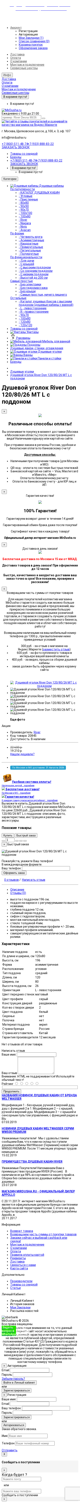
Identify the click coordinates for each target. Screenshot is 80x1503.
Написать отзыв (33, 879)
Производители (21, 1281)
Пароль (7, 1374)
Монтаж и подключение (27, 64)
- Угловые (25, 196)
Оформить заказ (14, 872)
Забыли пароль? (13, 1378)
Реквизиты (18, 1258)
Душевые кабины (51, 185)
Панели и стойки (49, 358)
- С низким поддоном (33, 274)
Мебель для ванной (56, 341)
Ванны (28, 355)
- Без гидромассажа (33, 288)
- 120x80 (25, 322)
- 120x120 (25, 325)
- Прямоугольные (31, 247)
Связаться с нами (23, 1265)
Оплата (15, 58)
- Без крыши (27, 291)
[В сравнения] (25, 841)
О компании (18, 61)
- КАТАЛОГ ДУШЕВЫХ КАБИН (39, 192)
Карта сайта (19, 1268)
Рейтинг (7, 1084)
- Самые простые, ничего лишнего (43, 294)
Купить (7, 835)
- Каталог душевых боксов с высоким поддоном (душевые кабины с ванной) (46, 303)
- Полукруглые (29, 253)
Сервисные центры (24, 68)
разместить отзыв (56, 649)
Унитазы (32, 332)
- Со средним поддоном (35, 270)
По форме (17, 233)
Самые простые (21, 281)
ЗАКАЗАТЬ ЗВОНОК (16, 147)
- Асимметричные (31, 240)
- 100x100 (25, 213)
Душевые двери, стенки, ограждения (36, 348)
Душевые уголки (49, 351)
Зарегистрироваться (16, 1390)
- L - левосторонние (33, 308)
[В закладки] (21, 841)
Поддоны (33, 344)
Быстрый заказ (26, 835)
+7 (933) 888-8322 (23, 1331)
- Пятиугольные (30, 250)
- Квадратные (28, 243)
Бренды (15, 157)
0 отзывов (11, 879)
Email (5, 1370)
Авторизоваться (13, 1425)
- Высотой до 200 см (33, 277)
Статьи (15, 1288)
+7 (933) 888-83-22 (41, 144)
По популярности (22, 189)
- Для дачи (26, 260)
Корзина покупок (31, 44)
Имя (4, 1436)
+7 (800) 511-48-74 (15, 144)
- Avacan (25, 230)
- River (23, 219)
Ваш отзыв (9, 1073)
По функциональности (26, 257)
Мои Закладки (20, 1307)
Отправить (9, 1450)
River (37, 732)
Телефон (8, 1443)
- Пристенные (28, 199)
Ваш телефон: (11, 868)
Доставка (17, 54)
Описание (17, 889)
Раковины (23, 338)
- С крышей (26, 264)
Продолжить (11, 1091)
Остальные (18, 298)
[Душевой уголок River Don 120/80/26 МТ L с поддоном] (44, 686)
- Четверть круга (30, 236)
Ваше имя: (9, 1054)
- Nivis (23, 226)
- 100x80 (25, 216)
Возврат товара (21, 1231)
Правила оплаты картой (27, 1254)
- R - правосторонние (34, 311)
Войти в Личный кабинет (19, 1382)
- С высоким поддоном (35, 267)
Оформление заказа (33, 48)
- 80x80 (24, 202)
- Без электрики (30, 284)
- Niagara (25, 223)
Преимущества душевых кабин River (32, 1161)
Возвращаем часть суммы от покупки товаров (43, 1234)
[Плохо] (34, 1084)
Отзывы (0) (18, 893)
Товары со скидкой (24, 153)
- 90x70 (24, 209)
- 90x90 (24, 206)
